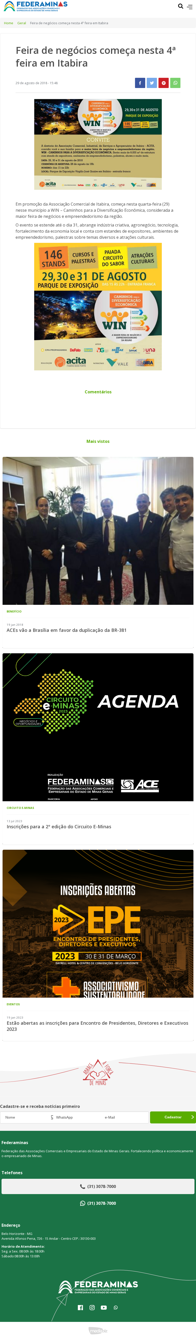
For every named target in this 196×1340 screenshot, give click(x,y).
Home (8, 23)
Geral (21, 23)
